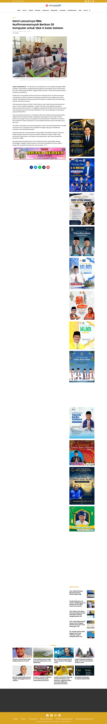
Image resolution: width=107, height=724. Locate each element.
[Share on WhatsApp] (39, 167)
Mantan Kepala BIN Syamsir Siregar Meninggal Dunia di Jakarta (22, 678)
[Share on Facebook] (31, 167)
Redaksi (15, 719)
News (18, 10)
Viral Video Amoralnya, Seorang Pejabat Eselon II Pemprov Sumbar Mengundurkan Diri (77, 613)
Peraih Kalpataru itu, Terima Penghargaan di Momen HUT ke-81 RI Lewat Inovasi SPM (77, 603)
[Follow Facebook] (85, 1)
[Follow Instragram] (55, 715)
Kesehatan (45, 10)
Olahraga (62, 10)
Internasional (72, 10)
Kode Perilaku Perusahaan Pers (84, 719)
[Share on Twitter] (35, 167)
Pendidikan (54, 10)
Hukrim (31, 10)
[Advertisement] (81, 42)
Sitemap (23, 719)
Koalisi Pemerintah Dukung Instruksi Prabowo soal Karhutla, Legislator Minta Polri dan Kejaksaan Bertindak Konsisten (63, 680)
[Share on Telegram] (44, 167)
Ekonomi (37, 10)
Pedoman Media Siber (46, 719)
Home (14, 17)
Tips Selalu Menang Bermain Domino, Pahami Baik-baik (75, 592)
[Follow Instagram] (90, 1)
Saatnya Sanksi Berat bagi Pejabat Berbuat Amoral (22, 660)
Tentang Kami (33, 719)
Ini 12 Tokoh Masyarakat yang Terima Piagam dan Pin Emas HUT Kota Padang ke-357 (77, 624)
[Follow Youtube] (93, 1)
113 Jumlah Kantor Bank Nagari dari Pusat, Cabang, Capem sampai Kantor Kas (77, 634)
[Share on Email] (48, 167)
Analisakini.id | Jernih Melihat (52, 721)
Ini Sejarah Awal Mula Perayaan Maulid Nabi (82, 678)
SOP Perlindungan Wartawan (64, 719)
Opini (80, 10)
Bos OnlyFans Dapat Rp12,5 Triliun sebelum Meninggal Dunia (63, 660)
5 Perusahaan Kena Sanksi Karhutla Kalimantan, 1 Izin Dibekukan (42, 660)
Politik (24, 10)
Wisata (85, 10)
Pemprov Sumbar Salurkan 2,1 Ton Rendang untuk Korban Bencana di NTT (42, 678)
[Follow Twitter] (88, 1)
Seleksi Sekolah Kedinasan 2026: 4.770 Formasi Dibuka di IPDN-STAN (84, 660)
